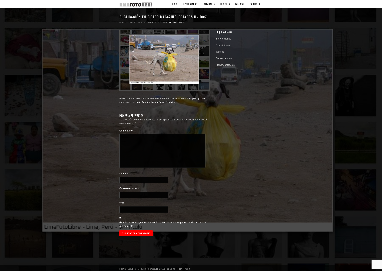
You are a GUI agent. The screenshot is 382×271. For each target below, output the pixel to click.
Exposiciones (223, 45)
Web (121, 203)
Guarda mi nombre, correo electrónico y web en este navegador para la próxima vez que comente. (163, 224)
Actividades (208, 4)
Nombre (124, 173)
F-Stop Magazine (196, 98)
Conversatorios (224, 58)
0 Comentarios (177, 22)
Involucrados (190, 4)
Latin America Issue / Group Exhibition (156, 102)
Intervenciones (223, 38)
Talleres (220, 52)
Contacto (255, 4)
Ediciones (225, 4)
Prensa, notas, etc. (225, 65)
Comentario (126, 130)
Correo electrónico (129, 188)
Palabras (240, 4)
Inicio (174, 4)
